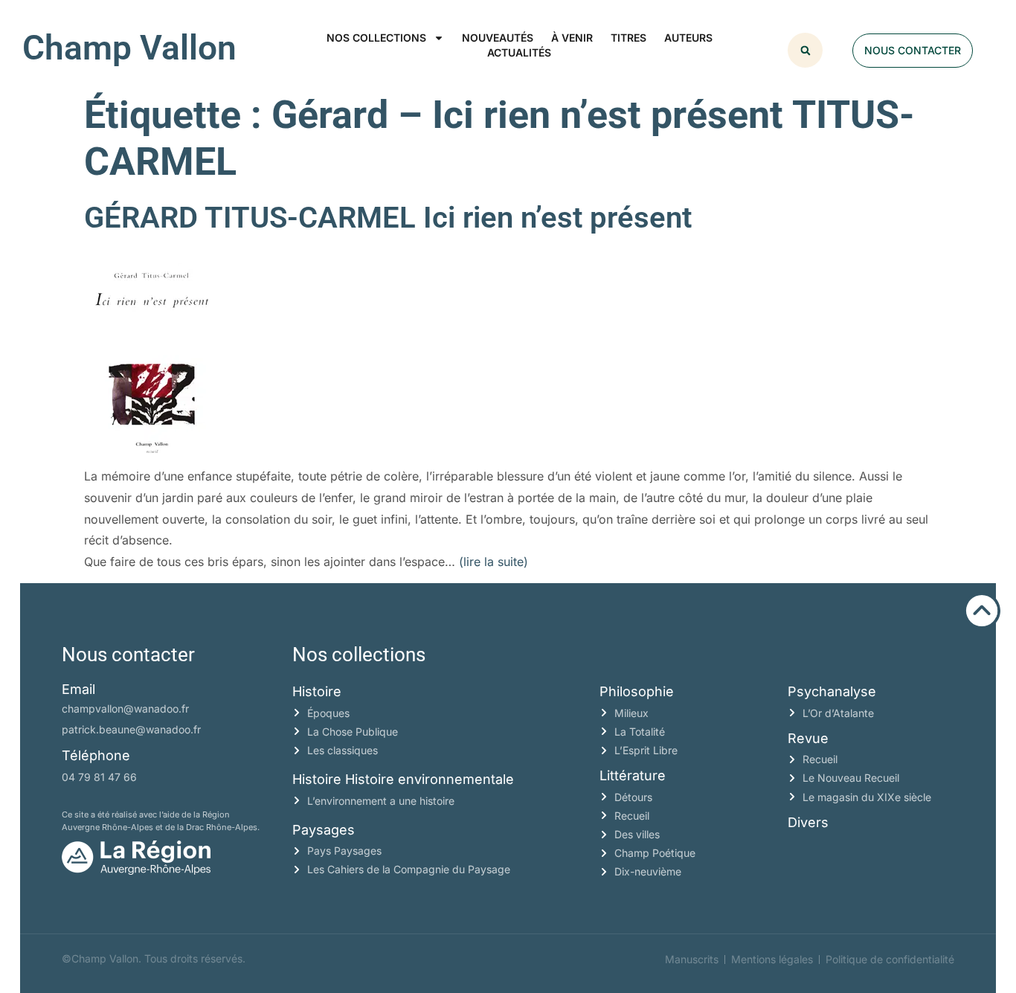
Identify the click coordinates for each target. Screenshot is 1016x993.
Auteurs (688, 37)
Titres (628, 37)
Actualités (519, 52)
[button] (805, 50)
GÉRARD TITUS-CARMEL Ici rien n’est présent (388, 217)
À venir (572, 37)
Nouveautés (497, 37)
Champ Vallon (129, 48)
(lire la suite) (493, 561)
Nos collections (376, 37)
